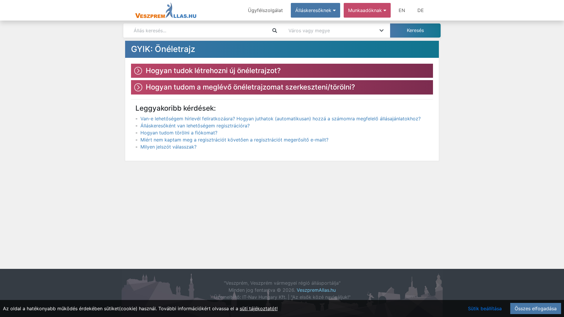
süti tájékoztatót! (259, 308)
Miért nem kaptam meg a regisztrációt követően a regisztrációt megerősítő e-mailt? (234, 140)
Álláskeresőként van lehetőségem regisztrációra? (195, 126)
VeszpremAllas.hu (316, 290)
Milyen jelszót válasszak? (168, 147)
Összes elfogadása (536, 308)
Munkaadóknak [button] (365, 10)
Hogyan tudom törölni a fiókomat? (178, 133)
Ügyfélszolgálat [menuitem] (265, 10)
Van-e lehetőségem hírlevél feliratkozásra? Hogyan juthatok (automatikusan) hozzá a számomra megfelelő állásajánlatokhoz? (280, 119)
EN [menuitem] (402, 10)
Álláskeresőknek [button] (314, 10)
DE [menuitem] (420, 10)
